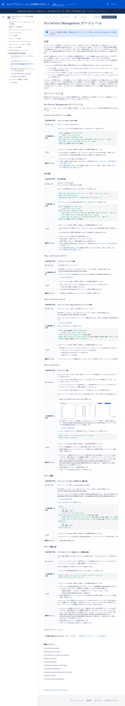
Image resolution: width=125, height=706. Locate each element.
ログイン (114, 4)
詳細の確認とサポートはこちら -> (97, 11)
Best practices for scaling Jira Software (56, 655)
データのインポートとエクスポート (20, 41)
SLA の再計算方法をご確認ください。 (71, 167)
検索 (107, 4)
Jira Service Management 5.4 (102, 32)
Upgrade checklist (50, 675)
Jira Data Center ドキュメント (18, 50)
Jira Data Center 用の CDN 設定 (21, 73)
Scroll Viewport (64, 690)
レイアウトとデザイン (15, 32)
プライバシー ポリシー (77, 700)
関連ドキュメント (58, 4)
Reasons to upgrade (50, 658)
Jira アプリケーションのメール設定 (20, 44)
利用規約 (89, 700)
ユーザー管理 (13, 35)
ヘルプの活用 (13, 82)
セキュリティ (98, 700)
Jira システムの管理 (15, 47)
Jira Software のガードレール (20, 61)
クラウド (97, 17)
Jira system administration (52, 669)
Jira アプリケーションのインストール (20, 30)
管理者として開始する (15, 27)
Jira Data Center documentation (54, 679)
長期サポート (77, 32)
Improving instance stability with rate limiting (58, 672)
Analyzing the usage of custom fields (55, 665)
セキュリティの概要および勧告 (18, 79)
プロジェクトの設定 (15, 38)
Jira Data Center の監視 (18, 76)
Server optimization (50, 662)
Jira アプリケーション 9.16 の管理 (22, 16)
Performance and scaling (17, 53)
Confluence (54, 690)
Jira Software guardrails (51, 648)
